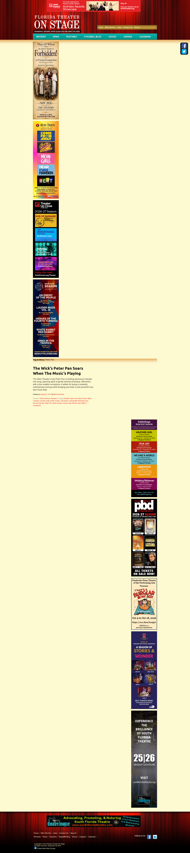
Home (100, 27)
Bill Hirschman (59, 394)
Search (137, 27)
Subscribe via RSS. (54, 846)
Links (119, 27)
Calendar (145, 36)
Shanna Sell (67, 403)
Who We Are (110, 27)
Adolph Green (69, 398)
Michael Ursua (83, 401)
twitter (155, 837)
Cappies (128, 36)
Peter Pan (48, 403)
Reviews (41, 36)
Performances (45, 398)
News (56, 36)
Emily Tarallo (55, 401)
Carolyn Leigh (45, 401)
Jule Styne (64, 401)
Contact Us (127, 27)
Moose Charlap (38, 403)
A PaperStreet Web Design (45, 848)
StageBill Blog (92, 36)
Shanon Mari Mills (78, 403)
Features (71, 36)
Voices (112, 36)
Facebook (149, 837)
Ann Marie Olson (81, 398)
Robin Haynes (57, 403)
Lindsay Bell (73, 401)
